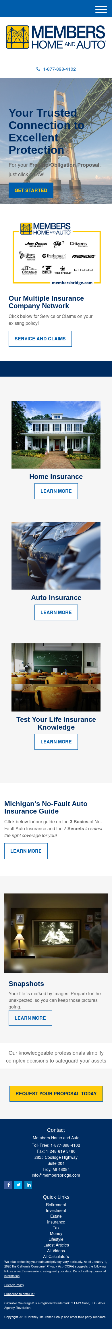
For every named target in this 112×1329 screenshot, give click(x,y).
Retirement (56, 1204)
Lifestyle (56, 1239)
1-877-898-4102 (59, 69)
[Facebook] (8, 1185)
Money (56, 1233)
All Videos (56, 1250)
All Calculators (56, 1256)
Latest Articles (56, 1245)
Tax (56, 1227)
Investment (56, 1210)
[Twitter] (18, 1185)
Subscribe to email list (19, 1293)
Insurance (56, 1222)
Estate (56, 1216)
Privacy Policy (14, 1284)
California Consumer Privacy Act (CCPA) (45, 1266)
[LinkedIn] (28, 1185)
